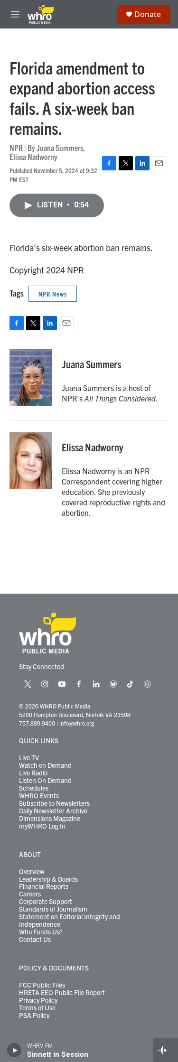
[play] (14, 1050)
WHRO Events (39, 796)
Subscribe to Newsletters (54, 803)
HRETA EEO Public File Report (62, 993)
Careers (30, 894)
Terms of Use (37, 1008)
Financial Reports (43, 886)
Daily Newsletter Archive (53, 811)
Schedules (33, 788)
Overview (32, 872)
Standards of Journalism (53, 909)
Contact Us (35, 939)
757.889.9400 (37, 723)
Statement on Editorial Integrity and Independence (69, 920)
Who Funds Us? (41, 932)
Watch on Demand (45, 765)
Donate (147, 14)
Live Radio (33, 773)
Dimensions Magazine (49, 818)
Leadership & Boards (48, 879)
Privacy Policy (38, 1000)
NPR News (52, 293)
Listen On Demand (45, 780)
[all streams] (165, 1050)
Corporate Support (45, 901)
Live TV (29, 758)
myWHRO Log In (42, 826)
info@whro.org (76, 723)
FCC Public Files (42, 985)
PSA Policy (34, 1015)
